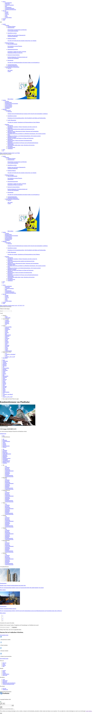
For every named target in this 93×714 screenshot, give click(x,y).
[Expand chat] (1, 704)
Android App (5, 689)
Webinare (4, 447)
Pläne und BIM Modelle (15, 45)
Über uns (4, 10)
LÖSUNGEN (8, 110)
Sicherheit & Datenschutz (13, 65)
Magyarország (8, 334)
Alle (3, 439)
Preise (4, 149)
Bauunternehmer (8, 102)
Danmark (7, 328)
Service (4, 1)
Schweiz (6, 342)
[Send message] (13, 705)
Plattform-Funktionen (9, 42)
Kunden (4, 100)
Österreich (7, 338)
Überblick (7, 101)
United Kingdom (8, 350)
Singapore (7, 323)
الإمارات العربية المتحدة (10, 356)
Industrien (5, 109)
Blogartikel (5, 440)
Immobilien (5, 454)
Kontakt (6, 11)
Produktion (5, 462)
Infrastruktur (21, 128)
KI (3, 150)
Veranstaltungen (8, 7)
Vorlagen (4, 444)
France (6, 331)
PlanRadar (5, 457)
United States (7, 317)
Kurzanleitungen (8, 2)
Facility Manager (8, 104)
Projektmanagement (6, 458)
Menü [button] (18, 152)
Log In (15, 152)
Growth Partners (8, 17)
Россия (6, 339)
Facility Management (7, 453)
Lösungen (7, 25)
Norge (6, 337)
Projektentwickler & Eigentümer (11, 103)
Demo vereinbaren (3, 152)
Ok (1, 713)
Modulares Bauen (6, 461)
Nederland (7, 336)
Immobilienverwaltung (16, 35)
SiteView (10, 84)
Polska (6, 340)
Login (4, 19)
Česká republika (8, 326)
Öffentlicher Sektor (27, 133)
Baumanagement (17, 29)
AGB (4, 679)
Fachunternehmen (8, 105)
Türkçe (6, 349)
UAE (6, 355)
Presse (6, 16)
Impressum (5, 681)
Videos (4, 442)
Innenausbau (10, 146)
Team (6, 15)
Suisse (6, 347)
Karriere (6, 13)
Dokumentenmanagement (17, 51)
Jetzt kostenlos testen (4, 635)
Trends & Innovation (9, 476)
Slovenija (7, 346)
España (6, 330)
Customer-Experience (9, 5)
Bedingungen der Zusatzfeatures (9, 682)
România (7, 341)
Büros (24, 135)
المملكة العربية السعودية (10, 354)
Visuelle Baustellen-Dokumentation (12, 67)
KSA (6, 353)
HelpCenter (7, 3)
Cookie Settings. (88, 711)
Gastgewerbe (23, 131)
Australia (7, 320)
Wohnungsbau (21, 144)
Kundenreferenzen (6, 441)
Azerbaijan (7, 321)
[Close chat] (4, 704)
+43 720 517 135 (20, 305)
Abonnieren (14, 627)
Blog (6, 6)
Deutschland (7, 329)
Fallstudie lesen (3, 433)
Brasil (6, 316)
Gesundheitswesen (11, 147)
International (5, 357)
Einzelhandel (22, 126)
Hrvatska (7, 332)
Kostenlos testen (11, 152)
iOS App (4, 688)
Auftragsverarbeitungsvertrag (8, 684)
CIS (6, 324)
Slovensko (7, 345)
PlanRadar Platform (11, 26)
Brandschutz (23, 142)
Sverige (6, 348)
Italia (6, 333)
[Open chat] (1, 707)
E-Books (4, 443)
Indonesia (7, 322)
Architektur (5, 450)
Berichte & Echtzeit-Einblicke (17, 56)
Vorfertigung (10, 148)
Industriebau (20, 140)
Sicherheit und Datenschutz (10, 9)
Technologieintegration (9, 8)
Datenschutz (5, 680)
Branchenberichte (6, 445)
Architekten (7, 108)
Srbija (6, 344)
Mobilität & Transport (21, 138)
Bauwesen (5, 451)
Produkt (4, 24)
